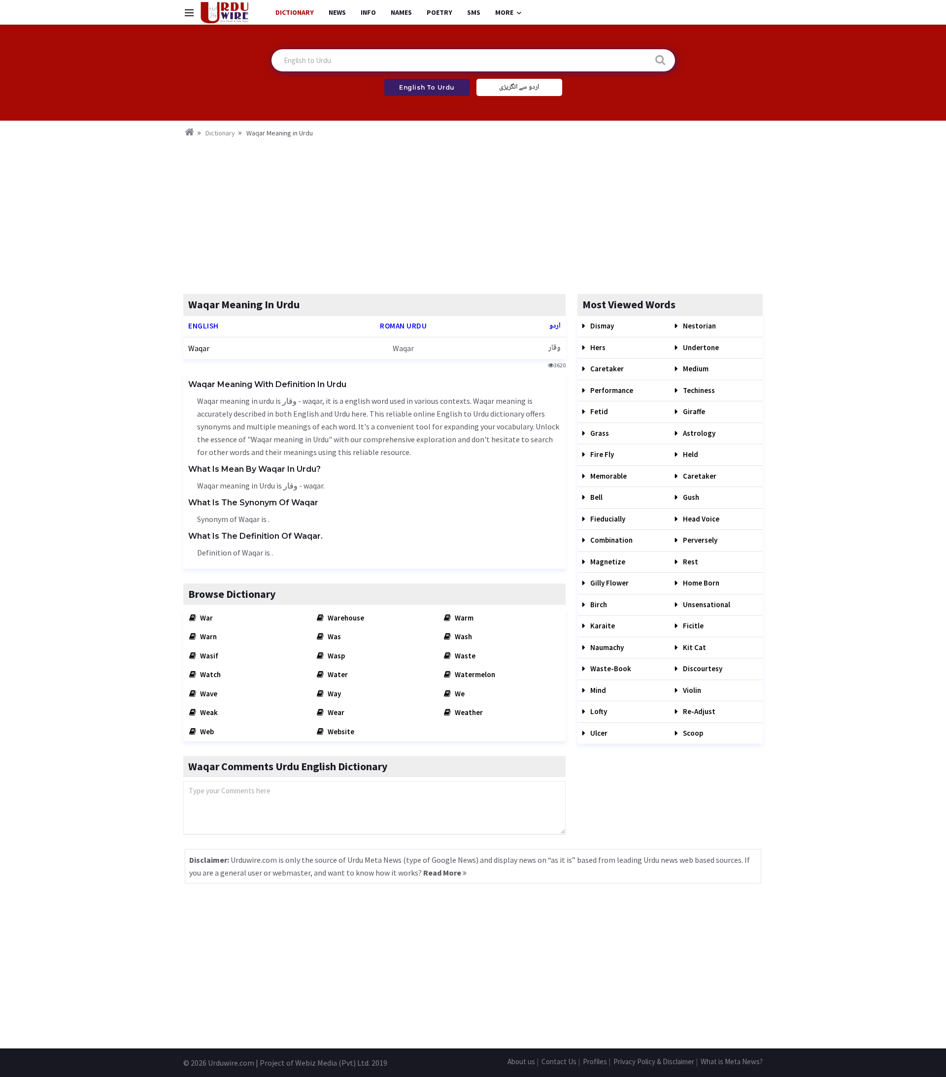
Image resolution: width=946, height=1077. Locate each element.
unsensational (705, 604)
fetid (598, 411)
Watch (210, 674)
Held (689, 454)
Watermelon (474, 674)
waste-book (610, 668)
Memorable (608, 476)
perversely (699, 540)
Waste (464, 655)
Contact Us (558, 1061)
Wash (462, 636)
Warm (463, 617)
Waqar (198, 348)
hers (597, 347)
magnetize (607, 561)
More (504, 12)
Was (333, 636)
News (337, 12)
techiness (698, 390)
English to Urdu (427, 87)
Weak (208, 712)
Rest (689, 561)
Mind (597, 690)
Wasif (208, 655)
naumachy (606, 647)
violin (691, 690)
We (459, 693)
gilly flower (609, 582)
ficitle (692, 625)
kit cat (693, 647)
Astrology (698, 433)
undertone (700, 347)
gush (690, 497)
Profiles (595, 1061)
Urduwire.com (231, 1063)
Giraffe (693, 411)
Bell (596, 497)
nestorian (698, 325)
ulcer (598, 733)
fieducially (607, 518)
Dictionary (294, 12)
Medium (695, 368)
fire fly (601, 454)
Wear (335, 712)
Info (368, 12)
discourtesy (701, 668)
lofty (598, 711)
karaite (602, 625)
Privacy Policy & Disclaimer (653, 1061)
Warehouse (345, 617)
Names (401, 12)
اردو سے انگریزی (519, 87)
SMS (473, 12)
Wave (208, 693)
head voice (700, 518)
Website (340, 731)
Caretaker (606, 368)
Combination (611, 540)
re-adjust (698, 711)
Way (333, 693)
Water (337, 674)
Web (206, 731)
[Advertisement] (473, 213)
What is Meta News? (732, 1061)
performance (611, 390)
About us (521, 1061)
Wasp (335, 655)
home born (700, 582)
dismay (601, 325)
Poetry (439, 12)
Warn (208, 636)
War (206, 617)
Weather (468, 712)
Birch (598, 604)
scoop (692, 733)
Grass (599, 433)
